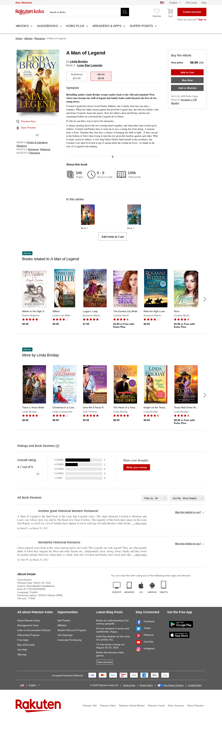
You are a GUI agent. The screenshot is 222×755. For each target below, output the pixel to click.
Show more (139, 523)
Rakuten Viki (90, 705)
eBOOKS (22, 26)
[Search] (125, 12)
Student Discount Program (71, 630)
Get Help (22, 649)
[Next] (204, 299)
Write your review (136, 467)
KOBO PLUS (75, 26)
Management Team (28, 625)
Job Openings (65, 635)
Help (203, 2)
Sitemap (21, 654)
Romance (33, 149)
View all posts (104, 662)
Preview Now (28, 121)
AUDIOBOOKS (48, 26)
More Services (176, 705)
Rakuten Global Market (131, 705)
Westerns (21, 145)
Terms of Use (129, 685)
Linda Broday (79, 61)
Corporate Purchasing (69, 640)
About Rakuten (195, 705)
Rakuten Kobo (30, 12)
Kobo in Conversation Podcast (33, 630)
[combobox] (155, 498)
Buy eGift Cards (26, 644)
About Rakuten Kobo (28, 620)
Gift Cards (191, 2)
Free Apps (23, 640)
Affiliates (62, 625)
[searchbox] (88, 12)
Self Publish (63, 620)
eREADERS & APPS (107, 26)
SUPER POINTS (142, 26)
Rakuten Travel (156, 705)
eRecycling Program (28, 635)
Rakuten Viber (108, 705)
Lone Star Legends (89, 65)
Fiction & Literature (37, 142)
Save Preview (28, 127)
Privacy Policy (146, 685)
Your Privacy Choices (173, 685)
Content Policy (195, 685)
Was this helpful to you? (188, 512)
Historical (45, 149)
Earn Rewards (24, 2)
